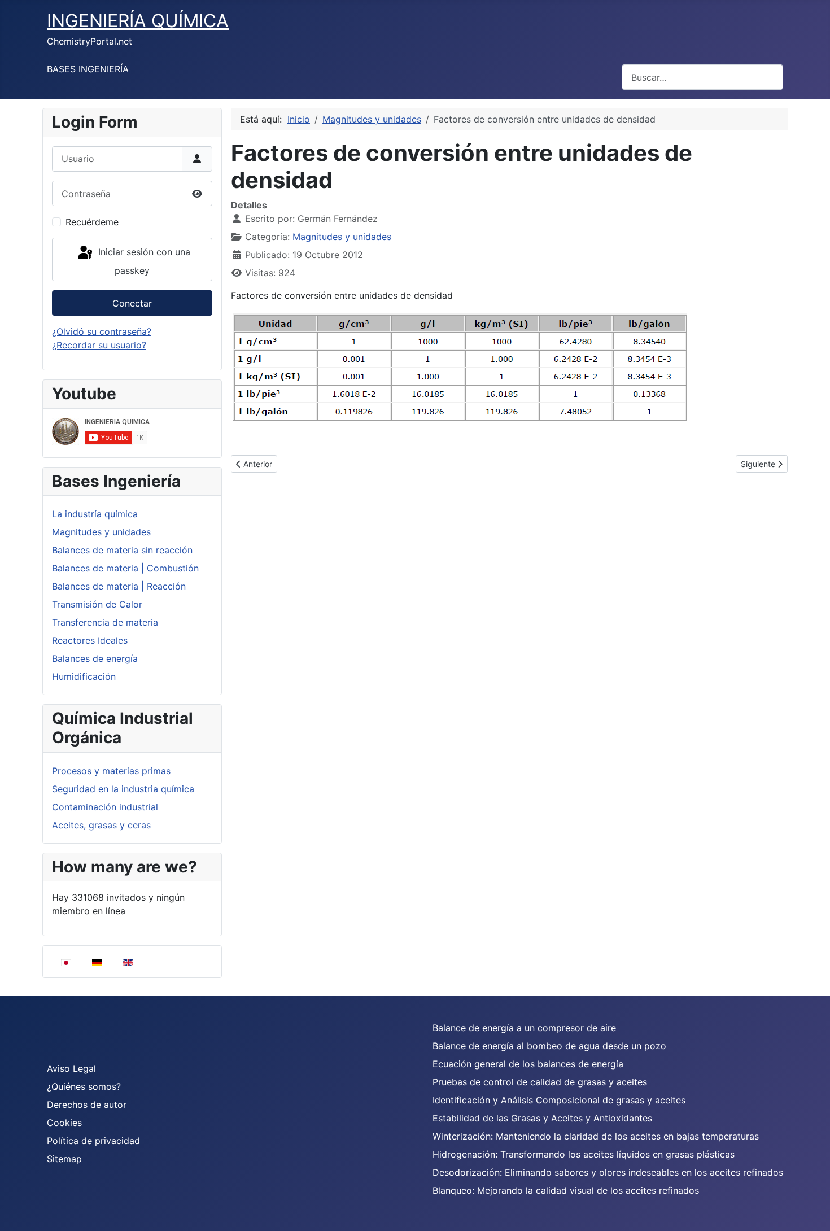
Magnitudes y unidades (101, 532)
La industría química (95, 514)
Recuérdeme (92, 222)
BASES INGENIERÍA (88, 69)
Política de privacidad (93, 1140)
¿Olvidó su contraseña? (101, 331)
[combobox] (702, 77)
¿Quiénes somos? (84, 1086)
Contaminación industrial (105, 807)
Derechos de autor (86, 1104)
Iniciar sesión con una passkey (142, 261)
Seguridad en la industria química (123, 789)
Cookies (64, 1122)
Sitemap (64, 1158)
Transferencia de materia (105, 622)
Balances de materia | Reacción (119, 586)
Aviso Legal (71, 1068)
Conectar (132, 303)
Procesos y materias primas (111, 770)
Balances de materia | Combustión (125, 568)
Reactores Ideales (90, 640)
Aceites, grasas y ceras (101, 825)
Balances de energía (95, 658)
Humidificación (84, 676)
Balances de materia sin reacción (122, 550)
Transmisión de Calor (97, 604)
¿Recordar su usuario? (99, 345)
